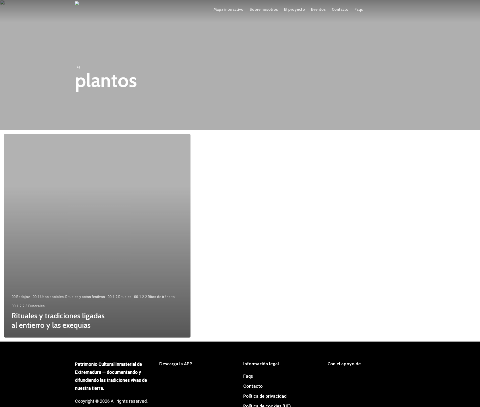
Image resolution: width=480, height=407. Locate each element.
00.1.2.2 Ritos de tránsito (154, 297)
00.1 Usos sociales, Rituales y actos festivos (68, 297)
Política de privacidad (264, 396)
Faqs (248, 376)
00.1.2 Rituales (120, 297)
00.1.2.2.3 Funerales (28, 306)
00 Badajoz (21, 297)
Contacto (253, 386)
